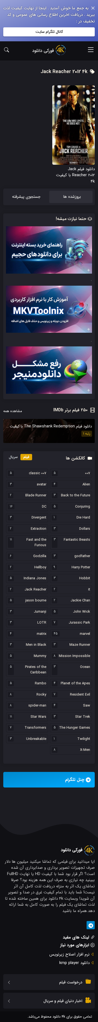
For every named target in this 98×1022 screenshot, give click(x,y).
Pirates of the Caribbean (35, 669)
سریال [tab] (13, 457)
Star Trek (82, 717)
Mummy (40, 656)
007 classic (37, 473)
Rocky (41, 694)
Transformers (35, 728)
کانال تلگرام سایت (49, 32)
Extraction (38, 529)
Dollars (84, 529)
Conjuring (82, 506)
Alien (86, 484)
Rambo (40, 683)
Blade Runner (35, 495)
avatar (41, 484)
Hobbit (84, 578)
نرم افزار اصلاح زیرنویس (69, 954)
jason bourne (35, 600)
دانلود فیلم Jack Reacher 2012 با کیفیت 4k (75, 175)
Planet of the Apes (75, 683)
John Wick (81, 612)
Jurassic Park (79, 623)
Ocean (85, 667)
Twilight (83, 739)
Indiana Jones (35, 578)
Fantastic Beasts (77, 540)
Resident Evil (80, 694)
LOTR (41, 623)
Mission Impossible (74, 656)
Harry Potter (81, 567)
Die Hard (83, 517)
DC (44, 506)
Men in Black (36, 645)
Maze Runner (79, 645)
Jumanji (40, 612)
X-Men (85, 750)
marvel (85, 634)
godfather (82, 556)
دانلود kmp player (74, 963)
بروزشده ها (72, 197)
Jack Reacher (35, 589)
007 (87, 473)
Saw (86, 705)
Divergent (39, 517)
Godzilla (39, 556)
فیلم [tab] (26, 457)
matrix (41, 634)
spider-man (37, 705)
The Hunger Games (74, 728)
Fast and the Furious (36, 542)
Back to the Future (75, 495)
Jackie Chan (80, 600)
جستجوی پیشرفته (26, 197)
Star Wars (38, 717)
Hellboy (40, 567)
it (89, 589)
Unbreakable (36, 739)
